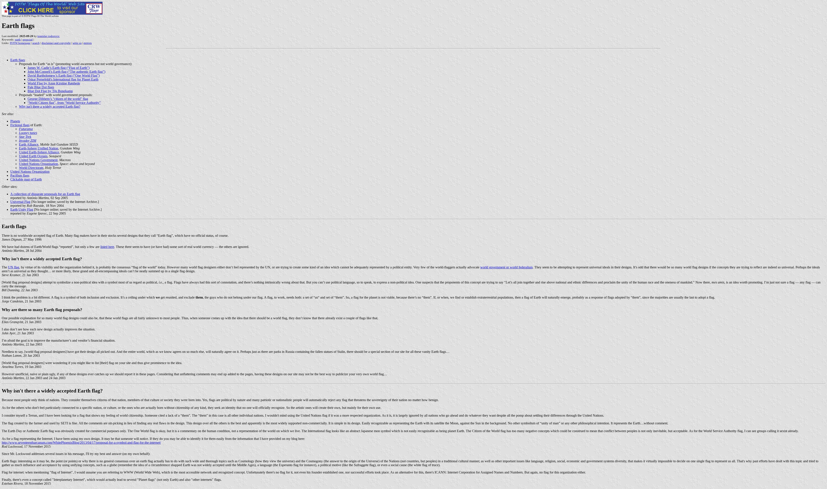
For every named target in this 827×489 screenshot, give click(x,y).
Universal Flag (20, 202)
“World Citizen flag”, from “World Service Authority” (64, 102)
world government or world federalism (506, 267)
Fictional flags (20, 125)
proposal (28, 39)
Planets (15, 121)
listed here (107, 247)
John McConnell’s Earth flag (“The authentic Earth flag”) (66, 71)
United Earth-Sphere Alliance (39, 152)
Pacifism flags (19, 175)
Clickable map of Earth (26, 179)
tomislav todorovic (48, 36)
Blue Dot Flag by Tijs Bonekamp (50, 91)
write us (77, 43)
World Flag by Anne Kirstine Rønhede (54, 83)
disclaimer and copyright (56, 43)
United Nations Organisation (38, 164)
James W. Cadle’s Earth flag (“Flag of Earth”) (59, 68)
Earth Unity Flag (21, 209)
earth (18, 39)
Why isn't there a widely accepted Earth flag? (49, 106)
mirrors (88, 43)
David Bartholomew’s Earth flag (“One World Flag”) (64, 75)
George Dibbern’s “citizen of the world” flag (58, 99)
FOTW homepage (20, 43)
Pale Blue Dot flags (41, 87)
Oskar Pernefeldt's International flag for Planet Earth (63, 79)
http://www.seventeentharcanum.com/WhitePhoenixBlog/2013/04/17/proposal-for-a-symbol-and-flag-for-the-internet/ (81, 442)
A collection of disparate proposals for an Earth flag (45, 194)
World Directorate (31, 168)
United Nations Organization (30, 171)
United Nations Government (38, 160)
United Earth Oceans (33, 156)
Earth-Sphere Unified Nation (38, 148)
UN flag (13, 267)
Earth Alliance (28, 144)
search (36, 43)
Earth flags (17, 60)
